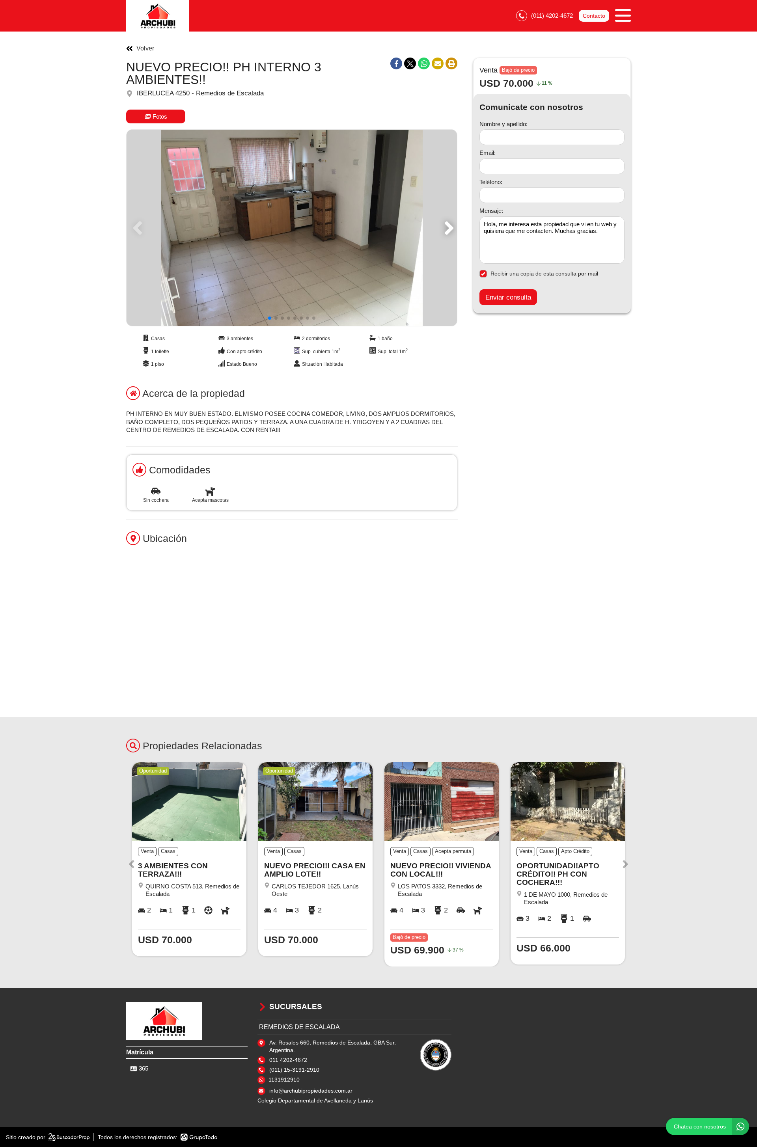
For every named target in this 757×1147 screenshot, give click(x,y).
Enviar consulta (508, 297)
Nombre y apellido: (503, 124)
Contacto (594, 16)
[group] (292, 228)
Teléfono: (490, 182)
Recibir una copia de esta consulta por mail (544, 273)
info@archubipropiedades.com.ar (310, 1090)
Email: (487, 153)
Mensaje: (491, 211)
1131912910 (284, 1079)
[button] (447, 227)
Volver (145, 48)
